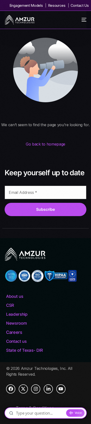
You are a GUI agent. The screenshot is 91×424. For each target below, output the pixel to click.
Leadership (17, 314)
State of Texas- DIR (24, 350)
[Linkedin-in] (48, 389)
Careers (14, 332)
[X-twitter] (23, 389)
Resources (57, 5)
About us (14, 296)
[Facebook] (10, 389)
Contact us (16, 341)
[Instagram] (35, 389)
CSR (10, 305)
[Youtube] (61, 389)
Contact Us (80, 5)
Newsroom (16, 323)
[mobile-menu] (81, 20)
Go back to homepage (45, 144)
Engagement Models (26, 5)
